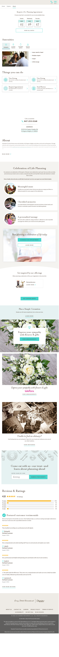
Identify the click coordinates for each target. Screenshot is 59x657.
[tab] (6, 46)
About (14, 6)
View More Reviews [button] (9, 586)
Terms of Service (47, 609)
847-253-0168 (30, 121)
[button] (55, 2)
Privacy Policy (35, 609)
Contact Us (17, 609)
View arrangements (29, 394)
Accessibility (19, 612)
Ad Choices (40, 612)
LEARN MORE (29, 316)
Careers (25, 609)
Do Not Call (29, 612)
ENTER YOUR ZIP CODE (18, 473)
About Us (9, 609)
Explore (9, 6)
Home (3, 6)
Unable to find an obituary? (29, 436)
